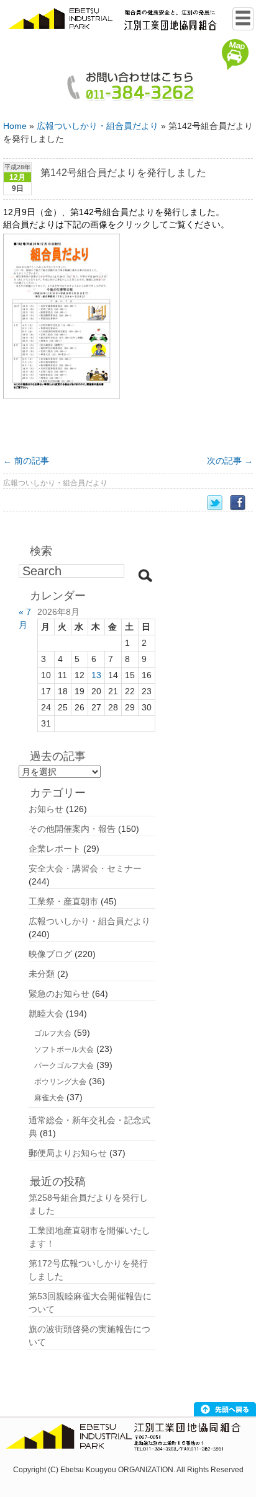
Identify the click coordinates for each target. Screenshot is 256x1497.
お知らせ (46, 809)
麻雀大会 (49, 1097)
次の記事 (230, 461)
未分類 (42, 974)
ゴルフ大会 (52, 1033)
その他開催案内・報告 (72, 829)
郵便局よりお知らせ (68, 1153)
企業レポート (55, 849)
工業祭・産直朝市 (63, 901)
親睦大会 (46, 1013)
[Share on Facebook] (241, 503)
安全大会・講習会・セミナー (85, 868)
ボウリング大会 (60, 1081)
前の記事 (26, 461)
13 (96, 675)
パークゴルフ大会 (64, 1065)
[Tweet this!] (218, 503)
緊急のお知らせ (59, 994)
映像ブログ (50, 954)
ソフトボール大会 (64, 1049)
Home (15, 126)
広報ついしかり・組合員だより (97, 126)
